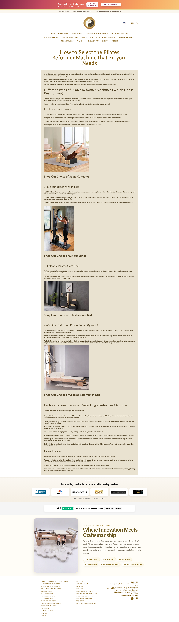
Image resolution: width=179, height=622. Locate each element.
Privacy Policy (79, 589)
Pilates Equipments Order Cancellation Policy (87, 593)
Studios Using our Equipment (83, 584)
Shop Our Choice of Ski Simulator (65, 255)
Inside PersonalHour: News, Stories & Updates (51, 589)
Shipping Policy (79, 586)
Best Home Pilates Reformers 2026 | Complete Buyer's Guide (54, 581)
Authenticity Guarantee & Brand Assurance (51, 603)
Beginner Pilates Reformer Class (48, 601)
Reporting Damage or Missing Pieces (84, 596)
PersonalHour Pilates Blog (47, 611)
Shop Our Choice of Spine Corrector (66, 176)
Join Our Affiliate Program (47, 593)
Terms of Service (80, 601)
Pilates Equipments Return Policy (84, 598)
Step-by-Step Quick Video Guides (48, 606)
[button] (131, 23)
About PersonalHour (45, 608)
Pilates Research (80, 581)
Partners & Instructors (46, 591)
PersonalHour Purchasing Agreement (85, 591)
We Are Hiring (44, 613)
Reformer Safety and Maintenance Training (86, 603)
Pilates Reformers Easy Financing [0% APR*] (51, 596)
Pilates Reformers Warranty (47, 598)
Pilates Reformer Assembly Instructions (50, 584)
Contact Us (43, 615)
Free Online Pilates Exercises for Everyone (51, 586)
